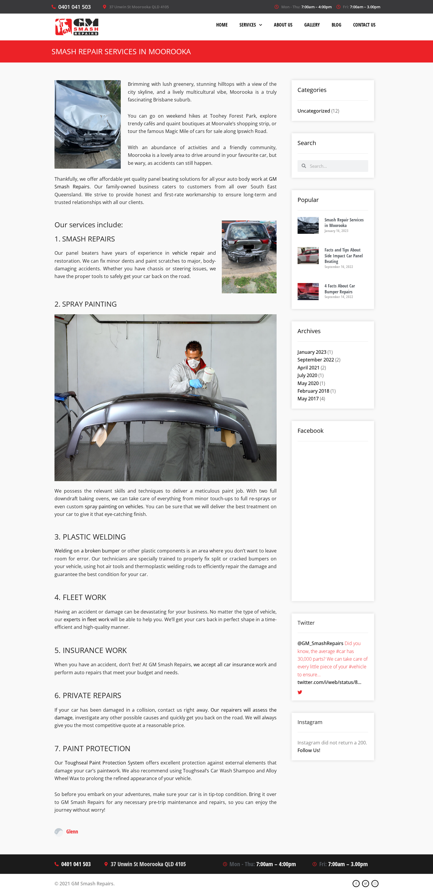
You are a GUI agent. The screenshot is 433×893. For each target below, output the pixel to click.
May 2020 (308, 383)
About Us (283, 25)
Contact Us (364, 25)
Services (247, 25)
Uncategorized (314, 111)
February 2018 (313, 391)
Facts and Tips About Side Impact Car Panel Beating (344, 255)
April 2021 (309, 367)
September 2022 (316, 359)
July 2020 (307, 375)
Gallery (312, 25)
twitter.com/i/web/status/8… (329, 682)
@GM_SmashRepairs (320, 643)
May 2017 (308, 398)
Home (222, 25)
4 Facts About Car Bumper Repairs (340, 289)
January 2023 (312, 352)
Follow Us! (309, 750)
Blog (336, 25)
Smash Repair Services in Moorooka (344, 222)
